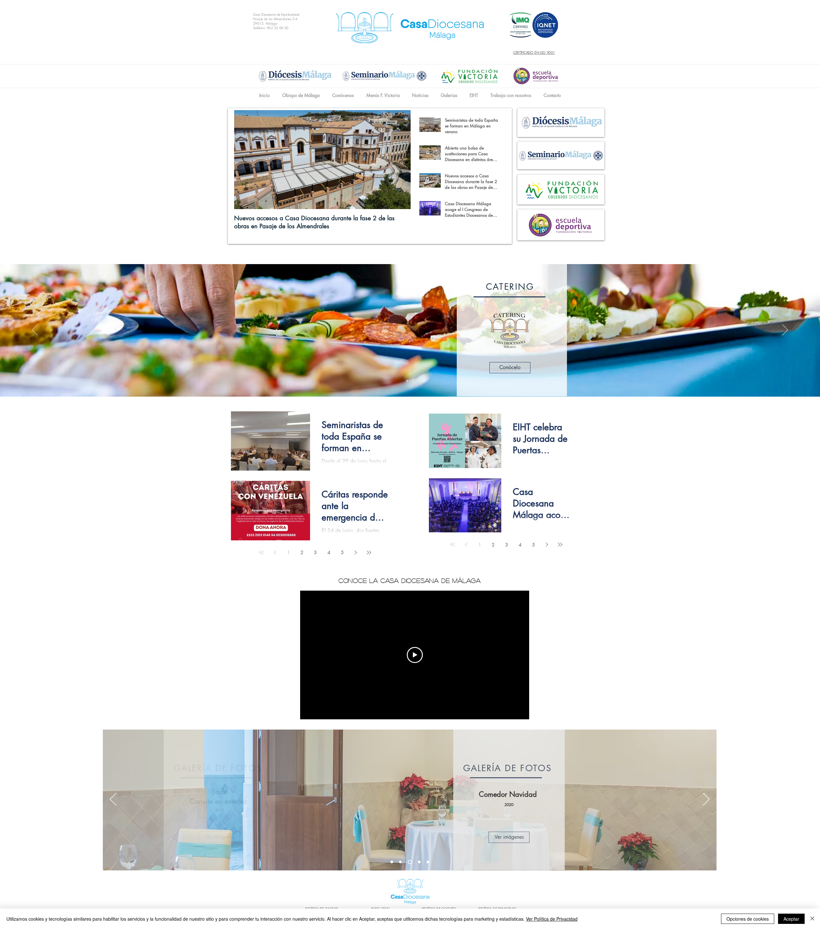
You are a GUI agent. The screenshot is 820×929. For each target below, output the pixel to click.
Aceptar (791, 919)
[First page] (261, 552)
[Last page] (369, 552)
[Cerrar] (812, 919)
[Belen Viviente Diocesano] (418, 862)
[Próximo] (785, 330)
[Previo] (35, 330)
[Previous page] (275, 552)
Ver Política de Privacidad (552, 919)
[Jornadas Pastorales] (428, 862)
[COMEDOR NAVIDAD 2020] (400, 862)
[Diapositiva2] (413, 381)
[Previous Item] (244, 160)
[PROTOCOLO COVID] (391, 862)
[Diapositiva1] (407, 381)
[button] (343, 95)
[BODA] (409, 862)
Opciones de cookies (747, 919)
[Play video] (415, 655)
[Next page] (355, 552)
